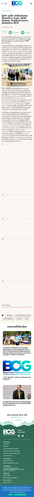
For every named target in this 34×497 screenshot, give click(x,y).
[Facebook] (19, 436)
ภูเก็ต (26, 319)
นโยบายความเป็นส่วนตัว (20, 494)
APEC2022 (9, 315)
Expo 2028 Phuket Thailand (23, 315)
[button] (5, 3)
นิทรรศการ (19, 319)
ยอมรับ (10, 494)
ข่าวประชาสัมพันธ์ (7, 11)
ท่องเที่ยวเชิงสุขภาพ (8, 319)
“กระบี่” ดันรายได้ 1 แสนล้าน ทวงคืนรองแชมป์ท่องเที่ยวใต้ (17, 378)
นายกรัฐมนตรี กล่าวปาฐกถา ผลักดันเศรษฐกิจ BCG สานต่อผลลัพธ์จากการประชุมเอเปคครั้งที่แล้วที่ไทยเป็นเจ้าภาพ (17, 403)
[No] (31, 491)
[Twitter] (23, 436)
